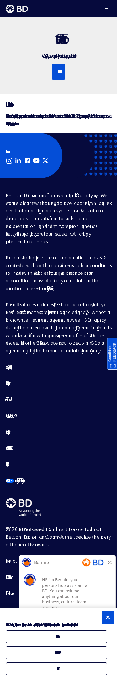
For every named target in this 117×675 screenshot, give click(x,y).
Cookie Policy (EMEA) (8, 448)
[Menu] (106, 8)
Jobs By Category (8, 367)
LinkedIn (18, 160)
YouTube (36, 160)
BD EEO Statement (8, 577)
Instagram (9, 160)
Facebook (27, 160)
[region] (58, 641)
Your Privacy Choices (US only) (14, 480)
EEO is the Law (8, 593)
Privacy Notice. (74, 624)
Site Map (7, 383)
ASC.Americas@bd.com (7, 124)
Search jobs (58, 71)
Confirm (56, 668)
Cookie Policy (7, 432)
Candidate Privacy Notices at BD (10, 415)
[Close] (108, 617)
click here (15, 124)
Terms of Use (7, 399)
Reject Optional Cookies (56, 652)
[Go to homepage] (17, 9)
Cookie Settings (6, 464)
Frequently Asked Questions (48, 288)
